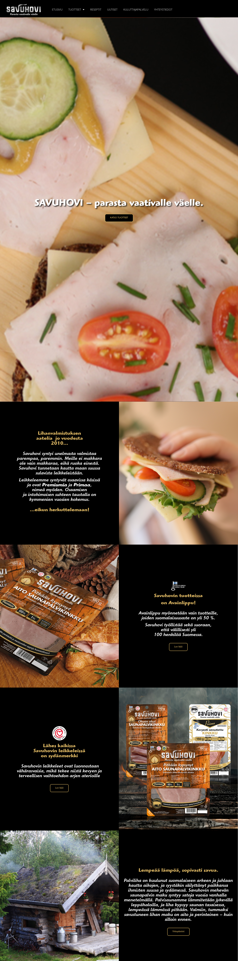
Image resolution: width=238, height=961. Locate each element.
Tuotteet (74, 9)
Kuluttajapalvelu (135, 9)
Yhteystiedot (163, 9)
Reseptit (95, 9)
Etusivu (57, 9)
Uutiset (112, 9)
